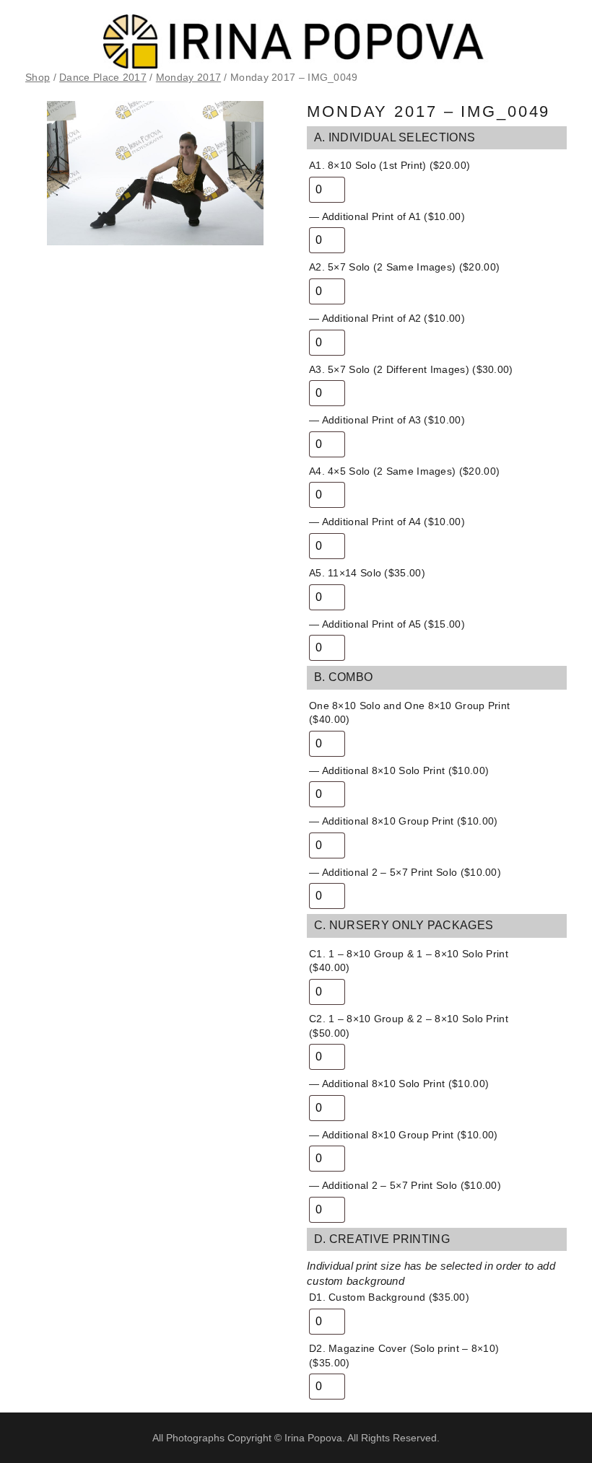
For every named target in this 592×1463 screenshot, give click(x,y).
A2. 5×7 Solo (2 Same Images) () (404, 267)
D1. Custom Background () (389, 1297)
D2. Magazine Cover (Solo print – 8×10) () (404, 1355)
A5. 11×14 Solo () (367, 573)
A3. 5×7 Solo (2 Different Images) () (411, 369)
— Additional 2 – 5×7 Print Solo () (405, 872)
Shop (37, 77)
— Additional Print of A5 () (387, 624)
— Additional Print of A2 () (387, 318)
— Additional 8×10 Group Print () (403, 821)
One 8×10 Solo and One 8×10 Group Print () (409, 713)
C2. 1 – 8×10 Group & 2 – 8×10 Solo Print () (408, 1026)
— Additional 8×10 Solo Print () (399, 770)
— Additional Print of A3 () (387, 420)
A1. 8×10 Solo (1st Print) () (389, 165)
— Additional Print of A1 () (387, 216)
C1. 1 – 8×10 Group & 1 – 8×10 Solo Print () (408, 961)
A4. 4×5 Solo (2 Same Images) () (404, 471)
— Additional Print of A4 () (387, 521)
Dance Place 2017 (103, 77)
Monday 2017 (188, 77)
